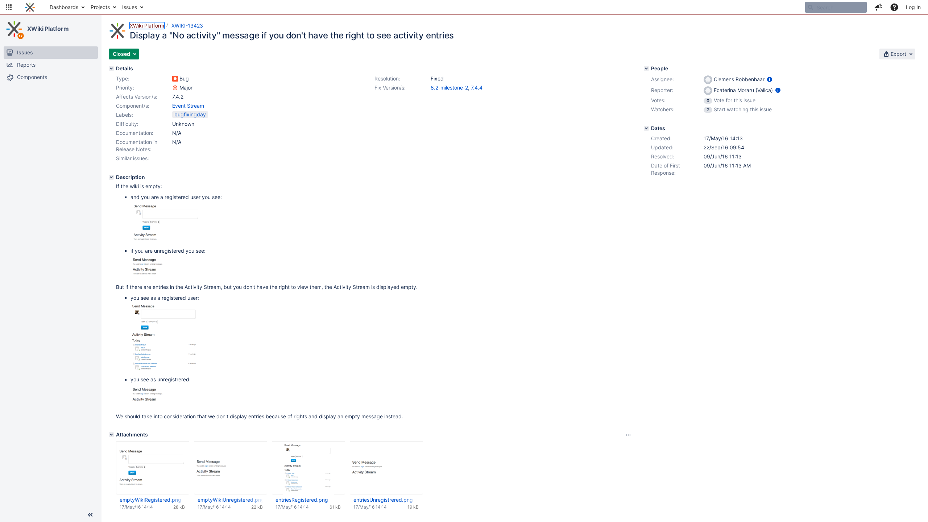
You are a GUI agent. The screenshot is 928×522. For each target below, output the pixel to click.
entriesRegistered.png (302, 500)
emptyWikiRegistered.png (150, 500)
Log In (913, 7)
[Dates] (646, 128)
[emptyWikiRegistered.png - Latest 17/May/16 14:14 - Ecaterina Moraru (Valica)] (152, 468)
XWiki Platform (48, 29)
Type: (122, 78)
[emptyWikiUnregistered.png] (166, 276)
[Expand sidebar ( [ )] (90, 514)
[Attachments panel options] (628, 435)
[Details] (111, 68)
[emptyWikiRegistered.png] (166, 243)
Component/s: (132, 106)
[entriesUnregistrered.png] (166, 405)
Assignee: (662, 79)
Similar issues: (132, 158)
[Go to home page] (30, 7)
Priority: (125, 87)
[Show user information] (769, 79)
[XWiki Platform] (14, 29)
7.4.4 (476, 87)
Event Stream (188, 106)
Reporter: (662, 90)
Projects (100, 7)
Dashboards (64, 7)
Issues (129, 7)
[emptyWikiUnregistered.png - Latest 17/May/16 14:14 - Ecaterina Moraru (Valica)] (230, 468)
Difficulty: (127, 124)
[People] (646, 68)
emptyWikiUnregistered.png (230, 500)
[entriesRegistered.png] (165, 372)
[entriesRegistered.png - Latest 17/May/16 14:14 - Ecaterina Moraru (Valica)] (308, 468)
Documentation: (134, 133)
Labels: (124, 115)
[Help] (894, 7)
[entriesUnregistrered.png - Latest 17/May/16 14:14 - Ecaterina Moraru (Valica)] (386, 468)
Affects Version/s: (136, 97)
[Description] (111, 177)
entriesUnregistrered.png (383, 500)
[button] (9, 7)
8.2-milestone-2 (449, 87)
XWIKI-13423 (187, 25)
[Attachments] (111, 434)
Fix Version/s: (390, 87)
